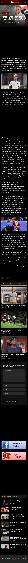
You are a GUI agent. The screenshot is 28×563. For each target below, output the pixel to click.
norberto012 (9, 22)
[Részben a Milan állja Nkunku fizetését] (5, 502)
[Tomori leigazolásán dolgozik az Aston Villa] (5, 531)
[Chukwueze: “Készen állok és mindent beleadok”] (14, 344)
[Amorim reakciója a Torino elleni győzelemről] (14, 319)
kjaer (3, 278)
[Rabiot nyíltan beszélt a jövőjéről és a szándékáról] (14, 295)
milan (7, 278)
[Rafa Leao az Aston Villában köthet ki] (5, 524)
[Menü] (2, 2)
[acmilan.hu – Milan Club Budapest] (14, 2)
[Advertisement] (14, 41)
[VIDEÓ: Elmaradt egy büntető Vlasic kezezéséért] (5, 538)
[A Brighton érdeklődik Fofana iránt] (5, 509)
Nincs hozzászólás (8, 24)
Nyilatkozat (5, 13)
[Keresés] (26, 2)
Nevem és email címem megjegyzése (14, 397)
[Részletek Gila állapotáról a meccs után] (5, 546)
